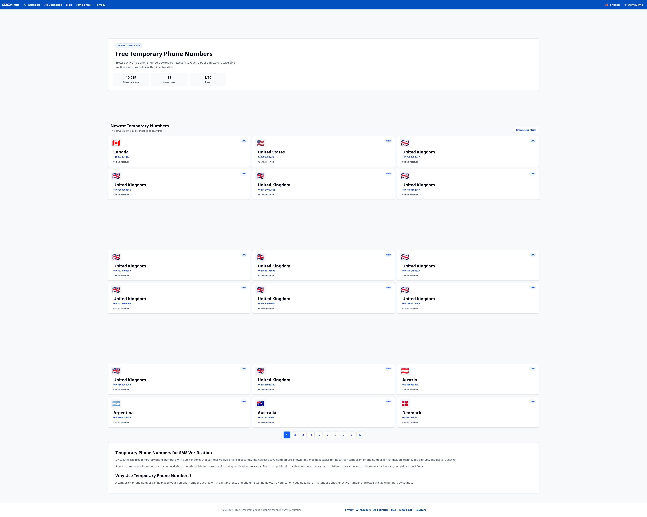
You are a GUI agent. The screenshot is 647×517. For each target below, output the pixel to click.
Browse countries (526, 130)
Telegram (420, 509)
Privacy (100, 5)
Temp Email (83, 5)
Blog (69, 5)
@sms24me (635, 5)
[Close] (641, 499)
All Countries (53, 5)
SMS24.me (10, 4)
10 (360, 434)
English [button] (612, 5)
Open (598, 510)
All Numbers (32, 5)
